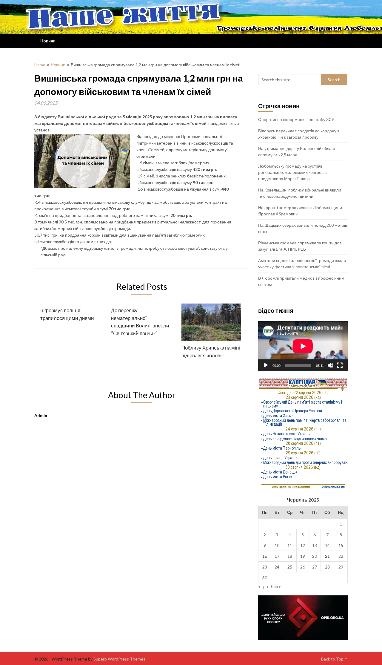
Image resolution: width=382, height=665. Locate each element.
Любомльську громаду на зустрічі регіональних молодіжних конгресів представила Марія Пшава (292, 172)
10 (277, 545)
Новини (48, 41)
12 (302, 545)
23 (264, 566)
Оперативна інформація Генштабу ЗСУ (296, 119)
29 (340, 566)
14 (327, 545)
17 (277, 556)
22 (340, 556)
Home (39, 64)
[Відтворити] (266, 365)
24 (277, 566)
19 (302, 556)
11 (289, 545)
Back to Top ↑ (334, 658)
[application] (303, 346)
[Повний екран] (340, 365)
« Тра (263, 586)
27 (314, 566)
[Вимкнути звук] (330, 365)
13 (314, 545)
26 (302, 566)
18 (289, 556)
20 (314, 556)
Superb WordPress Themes (119, 658)
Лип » (276, 586)
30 (264, 577)
